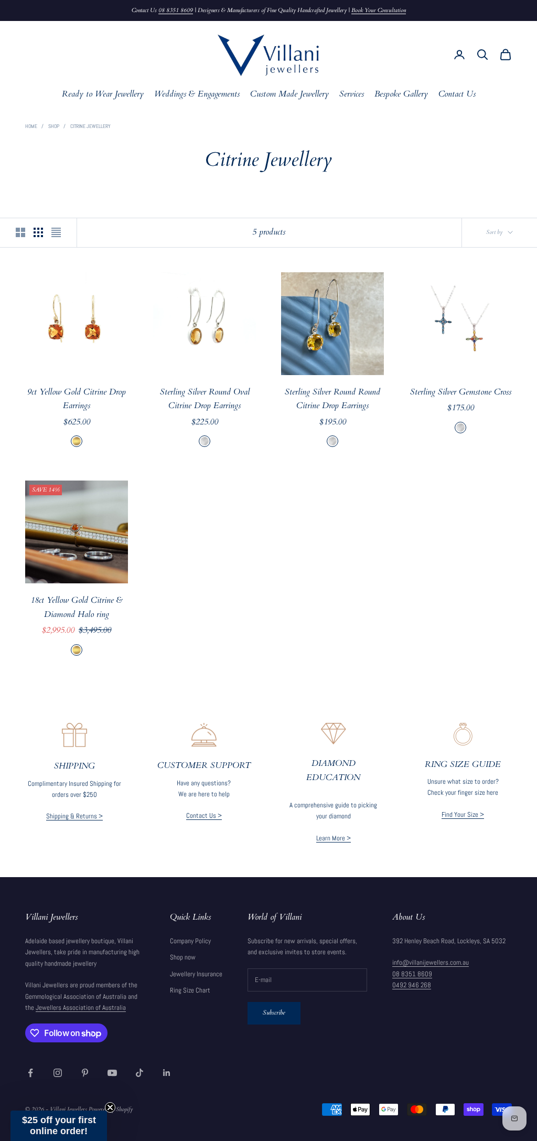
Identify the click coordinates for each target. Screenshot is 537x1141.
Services (351, 94)
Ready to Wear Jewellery (103, 94)
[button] (58, 1126)
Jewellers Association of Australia (81, 1007)
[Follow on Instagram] (57, 1073)
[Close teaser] (110, 1107)
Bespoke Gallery (401, 94)
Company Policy (190, 940)
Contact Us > (204, 815)
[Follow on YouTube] (112, 1073)
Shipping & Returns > (74, 816)
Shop (53, 126)
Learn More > (333, 838)
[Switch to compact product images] (56, 232)
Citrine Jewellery (90, 126)
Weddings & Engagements (197, 94)
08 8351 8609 (175, 10)
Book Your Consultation (378, 10)
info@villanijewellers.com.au (430, 962)
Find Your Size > (463, 814)
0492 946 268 (411, 984)
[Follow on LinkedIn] (167, 1073)
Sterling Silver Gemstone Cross (460, 392)
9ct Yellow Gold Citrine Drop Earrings (76, 399)
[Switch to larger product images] (20, 232)
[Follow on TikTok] (139, 1073)
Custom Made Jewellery (289, 94)
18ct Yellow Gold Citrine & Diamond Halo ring (76, 607)
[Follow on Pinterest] (85, 1073)
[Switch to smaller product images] (38, 232)
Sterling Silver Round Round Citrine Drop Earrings (332, 399)
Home (31, 126)
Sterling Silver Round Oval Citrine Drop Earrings (205, 399)
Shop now (183, 957)
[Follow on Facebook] (30, 1073)
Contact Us (457, 94)
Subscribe (274, 1012)
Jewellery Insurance (196, 973)
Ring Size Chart (190, 990)
